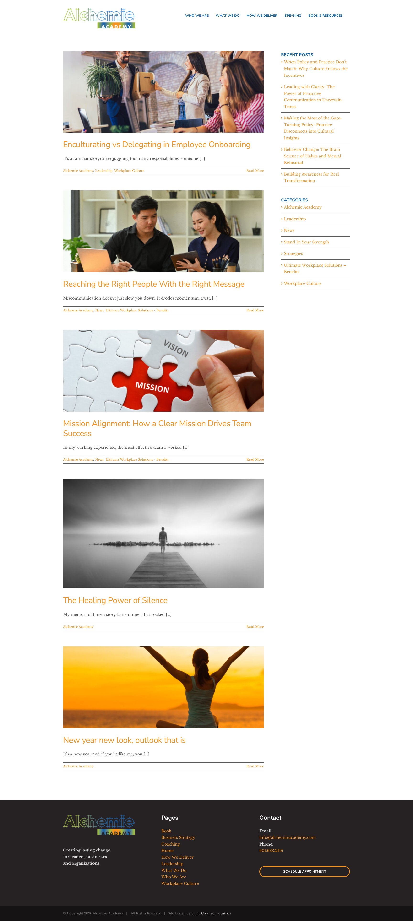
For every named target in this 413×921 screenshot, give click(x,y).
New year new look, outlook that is (124, 740)
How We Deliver (177, 857)
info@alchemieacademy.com (287, 837)
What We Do (173, 870)
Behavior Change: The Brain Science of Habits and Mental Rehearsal (312, 156)
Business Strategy (178, 837)
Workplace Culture (129, 171)
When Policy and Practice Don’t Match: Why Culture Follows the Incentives (316, 68)
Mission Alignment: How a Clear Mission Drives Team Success (157, 428)
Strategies (293, 253)
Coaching (170, 844)
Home (167, 850)
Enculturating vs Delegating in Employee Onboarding (157, 144)
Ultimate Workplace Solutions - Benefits (137, 310)
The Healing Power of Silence (115, 600)
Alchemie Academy (78, 171)
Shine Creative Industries (211, 913)
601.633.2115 (271, 850)
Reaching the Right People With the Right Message (154, 284)
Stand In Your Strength (306, 242)
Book (166, 831)
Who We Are (173, 876)
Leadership (104, 171)
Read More (255, 171)
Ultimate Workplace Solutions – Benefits (315, 268)
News (99, 310)
